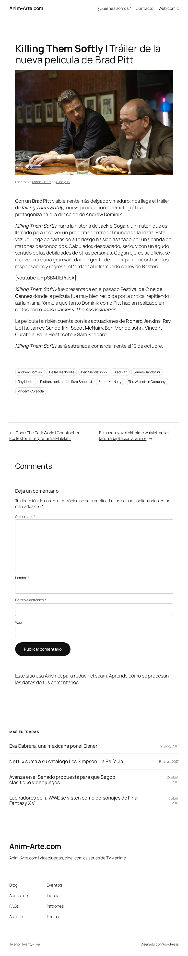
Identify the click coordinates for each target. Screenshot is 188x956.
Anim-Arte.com (26, 8)
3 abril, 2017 (173, 800)
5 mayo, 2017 (169, 761)
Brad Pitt (120, 372)
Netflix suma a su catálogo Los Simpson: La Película (66, 761)
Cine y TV (63, 181)
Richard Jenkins (52, 381)
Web (18, 622)
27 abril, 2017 (173, 779)
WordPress (170, 944)
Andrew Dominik (30, 372)
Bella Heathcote (61, 372)
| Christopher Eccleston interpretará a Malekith (44, 435)
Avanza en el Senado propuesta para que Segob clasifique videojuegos (62, 779)
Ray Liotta (26, 381)
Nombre (22, 577)
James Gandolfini (147, 372)
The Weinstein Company (146, 381)
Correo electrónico (30, 600)
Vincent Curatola (31, 391)
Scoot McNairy (109, 381)
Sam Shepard (81, 381)
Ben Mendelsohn (94, 372)
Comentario (25, 516)
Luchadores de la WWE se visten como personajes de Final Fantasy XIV (74, 800)
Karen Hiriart (41, 181)
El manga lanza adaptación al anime (134, 435)
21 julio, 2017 (169, 746)
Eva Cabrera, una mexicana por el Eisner (53, 746)
